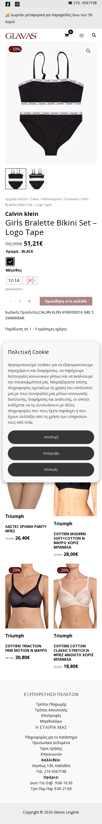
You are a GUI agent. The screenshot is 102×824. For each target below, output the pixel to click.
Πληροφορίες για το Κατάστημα (51, 737)
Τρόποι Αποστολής (51, 709)
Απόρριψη (51, 453)
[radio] (10, 262)
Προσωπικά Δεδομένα (51, 742)
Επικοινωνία (51, 754)
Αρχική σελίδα (16, 199)
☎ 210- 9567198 (82, 2)
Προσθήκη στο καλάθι (66, 301)
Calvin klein (21, 213)
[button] (88, 51)
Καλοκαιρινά (51, 199)
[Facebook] (7, 4)
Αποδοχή (51, 437)
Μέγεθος (14, 270)
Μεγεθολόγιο (51, 721)
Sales (34, 199)
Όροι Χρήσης (51, 748)
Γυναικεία (71, 199)
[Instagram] (17, 4)
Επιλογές (51, 469)
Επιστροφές (51, 715)
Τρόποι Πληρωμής (51, 704)
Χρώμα (12, 251)
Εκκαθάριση (14, 289)
